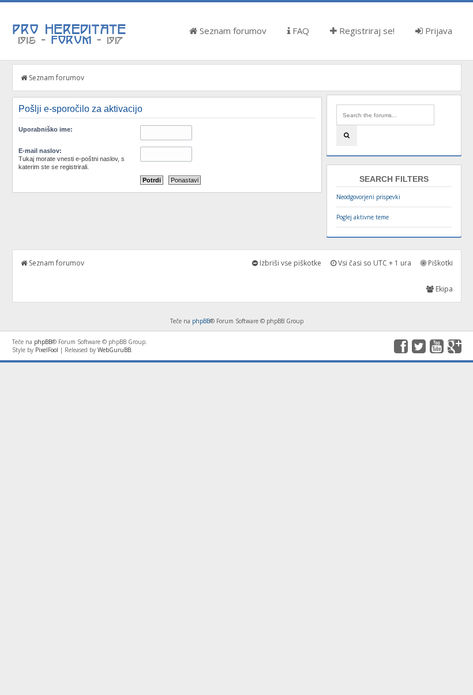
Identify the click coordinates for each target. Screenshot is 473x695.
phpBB (201, 321)
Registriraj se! (366, 30)
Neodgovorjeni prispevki (368, 197)
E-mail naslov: (40, 150)
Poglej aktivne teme (362, 217)
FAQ (299, 30)
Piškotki (439, 263)
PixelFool (46, 350)
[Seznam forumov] (69, 43)
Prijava (437, 30)
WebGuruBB (114, 350)
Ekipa (443, 289)
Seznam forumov (231, 30)
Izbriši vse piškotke (289, 263)
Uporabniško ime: (45, 129)
